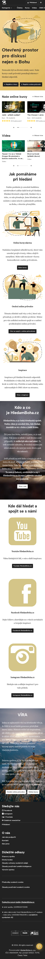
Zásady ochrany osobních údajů (15, 863)
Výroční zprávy (8, 870)
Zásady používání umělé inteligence (16, 866)
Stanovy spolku (8, 856)
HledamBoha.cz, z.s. (28, 950)
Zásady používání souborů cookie (16, 887)
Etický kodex (7, 860)
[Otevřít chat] (39, 946)
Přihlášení (6, 824)
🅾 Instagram (7, 814)
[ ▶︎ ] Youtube (7, 817)
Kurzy (27, 8)
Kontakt (5, 840)
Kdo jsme (5, 844)
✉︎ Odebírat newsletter (11, 820)
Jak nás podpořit (9, 837)
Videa (34, 8)
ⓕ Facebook (7, 810)
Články (20, 8)
